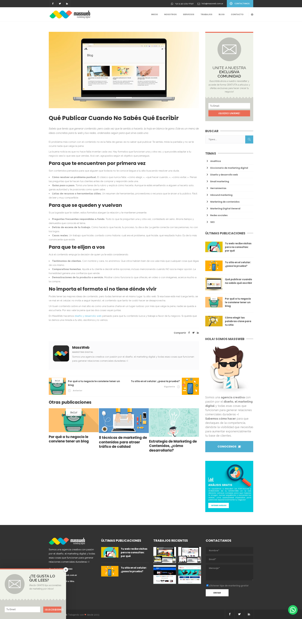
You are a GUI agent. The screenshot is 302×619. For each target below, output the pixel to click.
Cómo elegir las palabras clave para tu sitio (238, 321)
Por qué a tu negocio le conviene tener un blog (238, 302)
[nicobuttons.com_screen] (189, 574)
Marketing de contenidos (225, 201)
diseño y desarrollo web (88, 316)
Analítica (215, 161)
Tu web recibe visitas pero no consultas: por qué (238, 247)
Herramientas (218, 188)
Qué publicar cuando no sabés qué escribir (238, 281)
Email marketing (219, 181)
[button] (293, 610)
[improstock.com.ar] (189, 555)
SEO (212, 222)
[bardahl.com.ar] (164, 555)
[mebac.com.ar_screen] (164, 574)
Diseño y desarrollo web (224, 174)
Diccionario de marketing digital (229, 167)
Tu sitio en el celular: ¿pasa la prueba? (155, 381)
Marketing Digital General (225, 208)
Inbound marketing (221, 195)
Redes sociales (219, 215)
